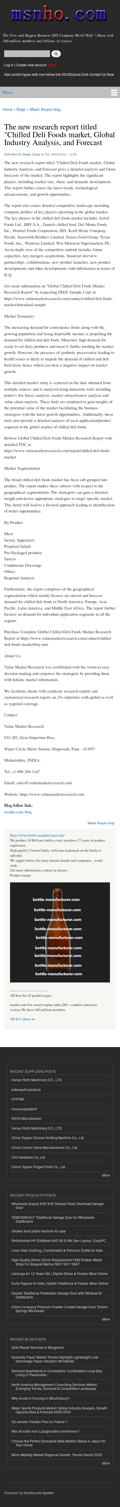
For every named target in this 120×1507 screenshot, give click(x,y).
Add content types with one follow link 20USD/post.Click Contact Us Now (59, 74)
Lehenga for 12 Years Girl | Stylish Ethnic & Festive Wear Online (59, 1273)
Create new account (31, 64)
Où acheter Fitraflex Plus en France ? (39, 1421)
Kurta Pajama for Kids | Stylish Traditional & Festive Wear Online (59, 1283)
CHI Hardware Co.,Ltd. (28, 1157)
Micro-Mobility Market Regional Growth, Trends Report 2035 (56, 1454)
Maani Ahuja (31, 154)
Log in (9, 64)
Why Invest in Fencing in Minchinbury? (40, 1398)
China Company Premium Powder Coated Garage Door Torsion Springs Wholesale (59, 1308)
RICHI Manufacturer (26, 1118)
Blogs (21, 109)
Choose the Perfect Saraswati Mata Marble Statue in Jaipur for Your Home (58, 1442)
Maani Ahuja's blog (45, 109)
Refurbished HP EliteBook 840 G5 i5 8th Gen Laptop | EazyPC (58, 1240)
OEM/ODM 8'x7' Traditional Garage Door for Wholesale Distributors (52, 1219)
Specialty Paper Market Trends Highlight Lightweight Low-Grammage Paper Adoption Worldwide (55, 1359)
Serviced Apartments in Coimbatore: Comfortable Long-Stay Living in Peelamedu (56, 1372)
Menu (8, 92)
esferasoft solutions (26, 1089)
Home (7, 109)
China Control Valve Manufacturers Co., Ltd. (44, 1147)
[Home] (56, 14)
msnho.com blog (18, 811)
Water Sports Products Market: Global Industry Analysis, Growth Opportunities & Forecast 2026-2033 (59, 1410)
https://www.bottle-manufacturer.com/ (37, 835)
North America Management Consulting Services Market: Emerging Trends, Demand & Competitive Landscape (54, 1386)
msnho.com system (39, 1492)
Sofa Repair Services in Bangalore (37, 1347)
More (106, 1175)
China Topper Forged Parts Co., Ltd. (38, 1166)
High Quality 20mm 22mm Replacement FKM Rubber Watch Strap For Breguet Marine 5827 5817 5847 (56, 1261)
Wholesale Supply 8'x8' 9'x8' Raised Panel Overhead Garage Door (57, 1205)
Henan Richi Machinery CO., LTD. (37, 1079)
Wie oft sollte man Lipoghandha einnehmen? (45, 1431)
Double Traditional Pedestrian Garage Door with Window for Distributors (56, 1295)
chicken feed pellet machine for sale (38, 1231)
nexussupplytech (24, 1108)
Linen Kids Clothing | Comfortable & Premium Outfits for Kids (57, 1250)
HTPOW (17, 1099)
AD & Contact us (22, 1019)
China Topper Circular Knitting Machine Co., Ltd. (48, 1137)
